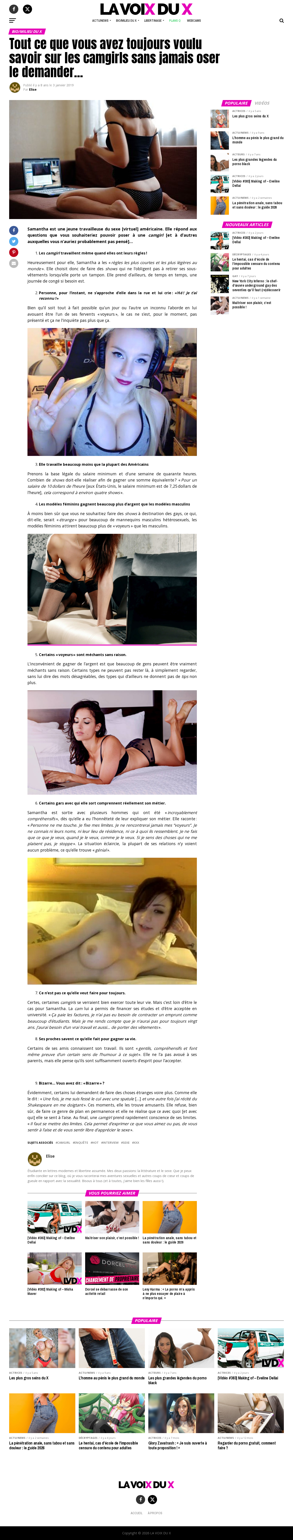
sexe (126, 1142)
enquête (81, 1142)
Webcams (194, 21)
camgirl (63, 1142)
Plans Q (175, 21)
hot (95, 1142)
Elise (33, 89)
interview (111, 1142)
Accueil (136, 1513)
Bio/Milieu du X (126, 21)
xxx (136, 1142)
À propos (155, 1513)
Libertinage (153, 21)
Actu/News (100, 21)
